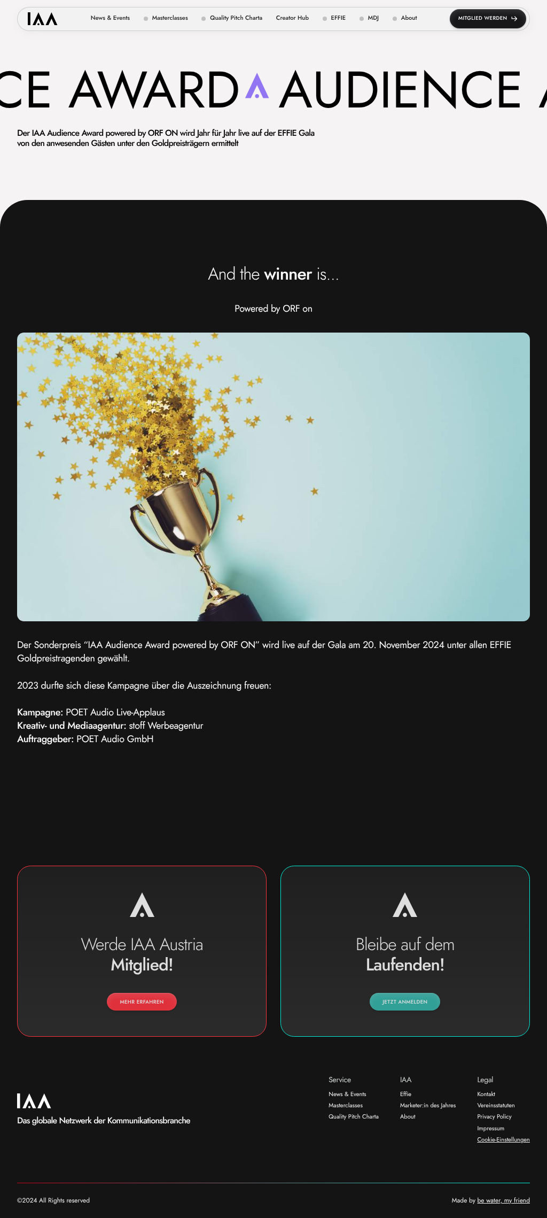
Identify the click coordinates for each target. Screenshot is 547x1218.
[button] (166, 18)
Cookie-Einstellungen (503, 1140)
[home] (43, 18)
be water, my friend (504, 1200)
